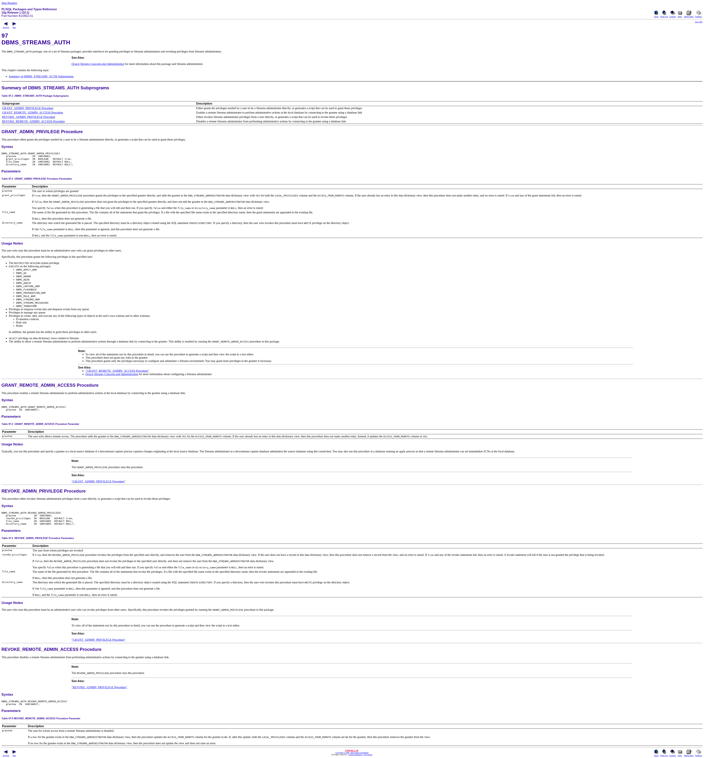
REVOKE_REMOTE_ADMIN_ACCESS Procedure (33, 121)
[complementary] (355, 755)
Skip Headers (9, 3)
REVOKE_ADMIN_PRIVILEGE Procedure (28, 117)
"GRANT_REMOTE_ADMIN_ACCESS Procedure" (117, 370)
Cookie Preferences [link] (355, 755)
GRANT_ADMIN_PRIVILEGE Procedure (27, 108)
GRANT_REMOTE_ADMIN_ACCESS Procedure (32, 112)
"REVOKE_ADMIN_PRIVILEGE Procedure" (99, 687)
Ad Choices (368, 755)
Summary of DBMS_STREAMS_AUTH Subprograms (41, 76)
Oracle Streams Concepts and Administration (98, 63)
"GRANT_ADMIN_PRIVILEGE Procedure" (98, 481)
